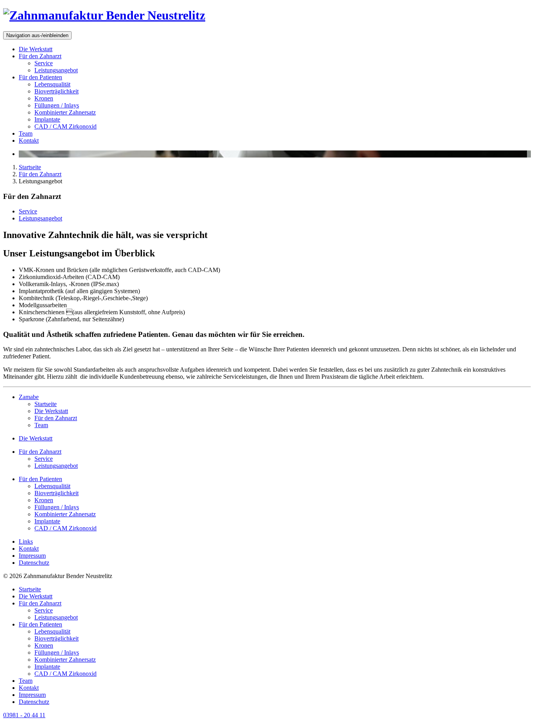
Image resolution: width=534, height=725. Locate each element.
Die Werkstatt (35, 49)
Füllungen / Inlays (56, 105)
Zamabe (29, 397)
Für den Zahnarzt (40, 56)
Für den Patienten (40, 77)
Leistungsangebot (56, 70)
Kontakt (29, 140)
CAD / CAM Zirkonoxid (65, 126)
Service (43, 63)
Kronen (43, 98)
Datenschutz (34, 562)
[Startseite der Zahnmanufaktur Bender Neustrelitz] (104, 15)
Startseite (30, 167)
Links (26, 541)
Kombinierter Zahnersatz (65, 112)
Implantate (47, 119)
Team (25, 133)
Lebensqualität (52, 84)
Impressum (32, 555)
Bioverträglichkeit (56, 91)
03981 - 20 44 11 (24, 715)
